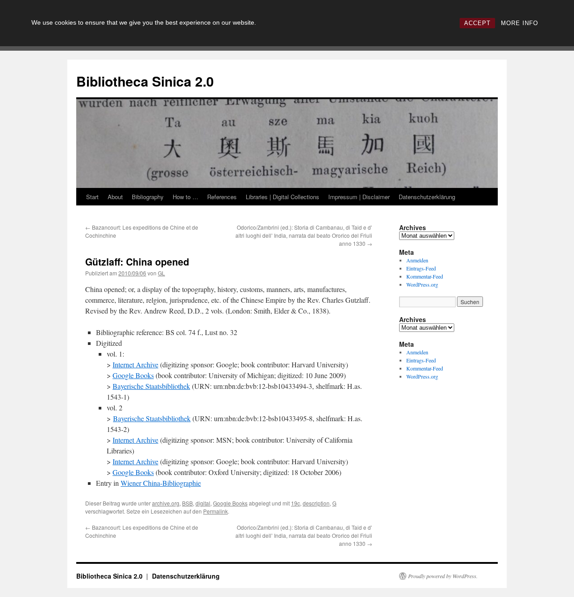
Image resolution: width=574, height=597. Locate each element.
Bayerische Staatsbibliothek (151, 386)
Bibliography (148, 196)
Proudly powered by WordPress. (443, 576)
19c (295, 503)
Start (92, 196)
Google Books (133, 375)
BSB (187, 503)
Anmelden (417, 260)
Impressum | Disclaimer (359, 196)
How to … (185, 196)
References (222, 196)
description (316, 503)
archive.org (165, 503)
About (115, 196)
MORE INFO (519, 23)
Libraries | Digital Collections (282, 196)
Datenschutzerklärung (427, 196)
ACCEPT (477, 23)
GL (161, 273)
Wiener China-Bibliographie (161, 483)
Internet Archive (135, 364)
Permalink (215, 511)
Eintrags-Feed (421, 268)
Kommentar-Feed (424, 276)
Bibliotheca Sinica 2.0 (145, 81)
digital (203, 503)
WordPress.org (422, 284)
